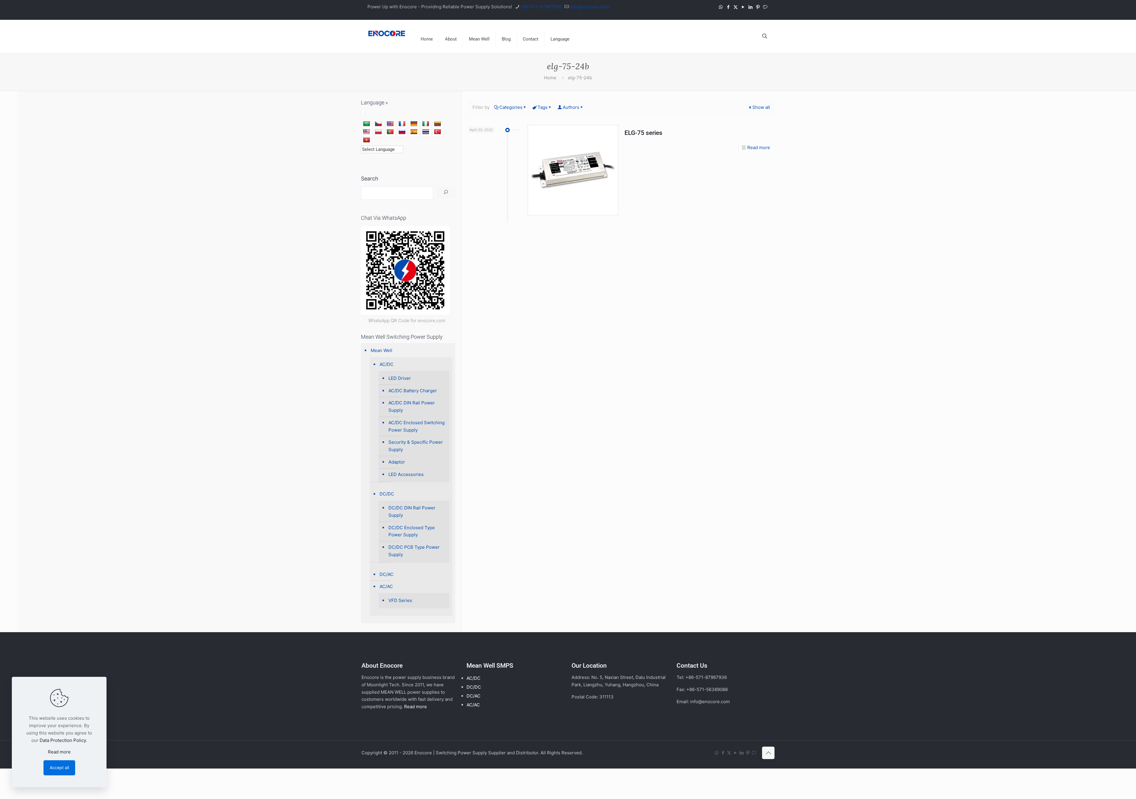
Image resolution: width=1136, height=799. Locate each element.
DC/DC (387, 494)
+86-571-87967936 (540, 6)
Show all (761, 107)
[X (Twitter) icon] (735, 7)
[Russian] (402, 132)
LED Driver (399, 378)
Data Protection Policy (63, 740)
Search (369, 178)
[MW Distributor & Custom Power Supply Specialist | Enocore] (386, 33)
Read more (758, 147)
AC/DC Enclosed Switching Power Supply (416, 426)
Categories (510, 107)
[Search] (445, 192)
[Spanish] (413, 132)
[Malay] (366, 132)
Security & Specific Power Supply (415, 445)
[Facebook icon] (728, 7)
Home (550, 77)
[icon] (765, 7)
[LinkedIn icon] (750, 7)
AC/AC (386, 586)
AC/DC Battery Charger (412, 390)
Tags (543, 107)
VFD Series (400, 600)
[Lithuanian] (437, 124)
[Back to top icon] (768, 753)
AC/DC (386, 364)
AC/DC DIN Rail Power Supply (411, 406)
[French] (402, 124)
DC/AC (386, 574)
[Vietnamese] (366, 140)
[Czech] (378, 124)
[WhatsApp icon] (721, 7)
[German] (413, 124)
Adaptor (396, 462)
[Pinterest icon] (758, 7)
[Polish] (378, 132)
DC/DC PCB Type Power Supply (414, 550)
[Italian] (425, 124)
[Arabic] (366, 124)
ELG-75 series (643, 132)
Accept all (59, 767)
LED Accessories (406, 474)
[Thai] (425, 132)
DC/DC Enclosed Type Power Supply (411, 531)
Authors (571, 107)
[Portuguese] (390, 132)
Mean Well (381, 350)
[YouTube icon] (743, 7)
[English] (390, 124)
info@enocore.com (589, 6)
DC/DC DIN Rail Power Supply (411, 511)
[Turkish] (437, 132)
